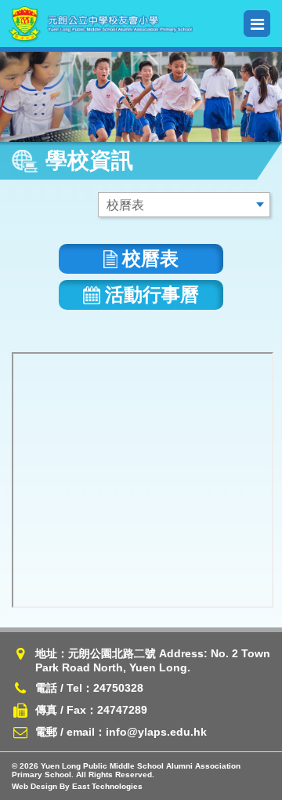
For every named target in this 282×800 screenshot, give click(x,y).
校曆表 (150, 258)
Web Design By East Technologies (77, 786)
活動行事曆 (152, 294)
